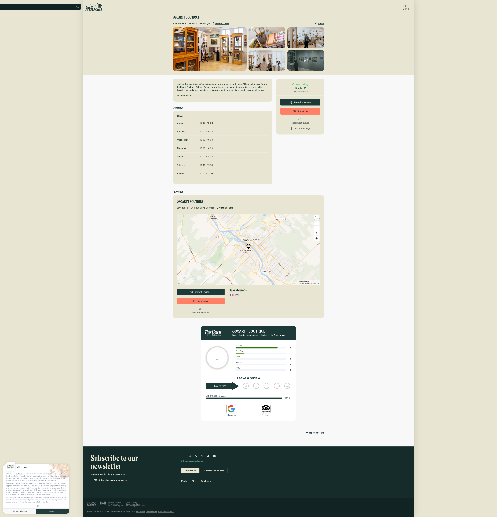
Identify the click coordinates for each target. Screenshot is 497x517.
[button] (56, 24)
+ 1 (305, 60)
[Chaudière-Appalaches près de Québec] (93, 7)
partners (19, 474)
